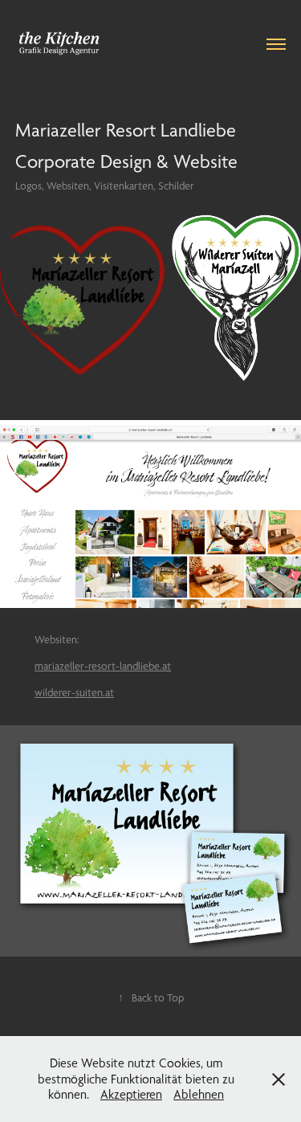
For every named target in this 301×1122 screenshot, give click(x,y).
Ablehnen (198, 1094)
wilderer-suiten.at (74, 692)
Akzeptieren (131, 1094)
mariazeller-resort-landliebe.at (103, 665)
